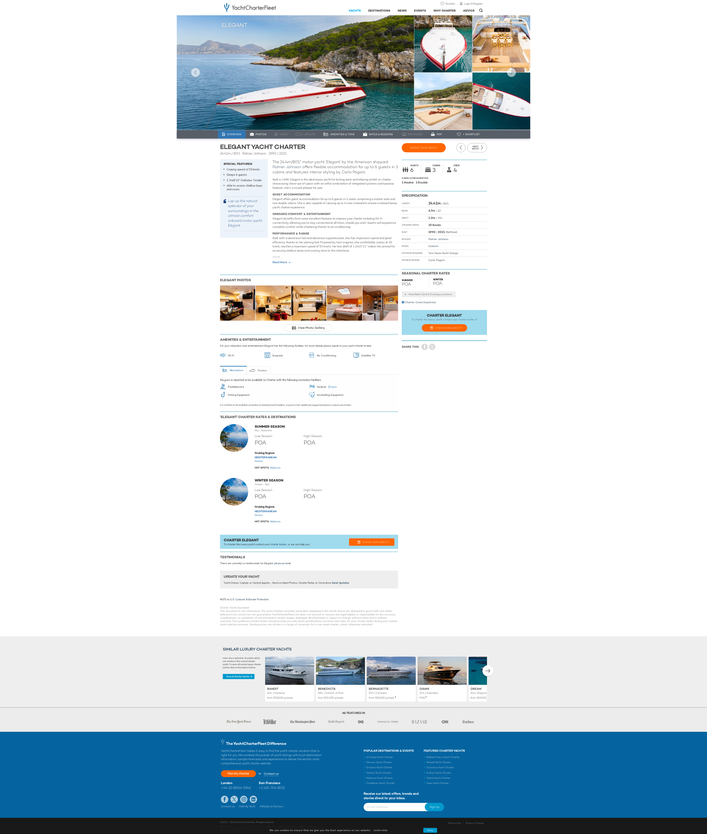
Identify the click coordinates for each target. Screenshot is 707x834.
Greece (259, 461)
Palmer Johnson (286, 166)
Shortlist (450, 3)
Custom (433, 246)
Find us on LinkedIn (253, 799)
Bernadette (379, 689)
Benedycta (327, 689)
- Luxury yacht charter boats (261, 7)
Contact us (271, 774)
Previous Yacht (195, 72)
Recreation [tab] (236, 370)
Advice (469, 11)
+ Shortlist (471, 134)
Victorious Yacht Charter (440, 767)
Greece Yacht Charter (378, 772)
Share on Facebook (424, 347)
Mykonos (275, 467)
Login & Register (473, 3)
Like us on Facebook (224, 799)
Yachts (355, 11)
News (402, 11)
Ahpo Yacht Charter (437, 783)
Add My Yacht (247, 806)
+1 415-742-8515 (272, 788)
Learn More (381, 830)
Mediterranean (266, 457)
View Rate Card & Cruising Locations (430, 294)
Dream (476, 689)
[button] (487, 670)
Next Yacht (511, 72)
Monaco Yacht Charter (379, 762)
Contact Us (228, 806)
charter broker (278, 544)
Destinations (379, 11)
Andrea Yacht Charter (438, 772)
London (226, 783)
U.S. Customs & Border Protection (249, 599)
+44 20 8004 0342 (236, 788)
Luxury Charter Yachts (233, 19)
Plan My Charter (238, 773)
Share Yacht (432, 347)
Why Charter (444, 11)
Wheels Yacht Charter (438, 762)
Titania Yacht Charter (438, 777)
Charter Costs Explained (420, 302)
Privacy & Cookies (474, 823)
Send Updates (340, 582)
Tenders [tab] (262, 370)
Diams (424, 689)
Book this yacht (423, 147)
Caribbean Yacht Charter (380, 783)
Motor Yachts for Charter (261, 19)
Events (420, 11)
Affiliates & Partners (271, 806)
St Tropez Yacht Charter (379, 757)
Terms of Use (454, 823)
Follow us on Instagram (243, 799)
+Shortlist (525, 19)
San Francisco (269, 783)
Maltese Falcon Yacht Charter (443, 757)
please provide (282, 563)
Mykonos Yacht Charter (379, 777)
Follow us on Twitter (234, 799)
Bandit (272, 689)
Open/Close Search (481, 10)
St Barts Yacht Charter (379, 767)
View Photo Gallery (311, 328)
